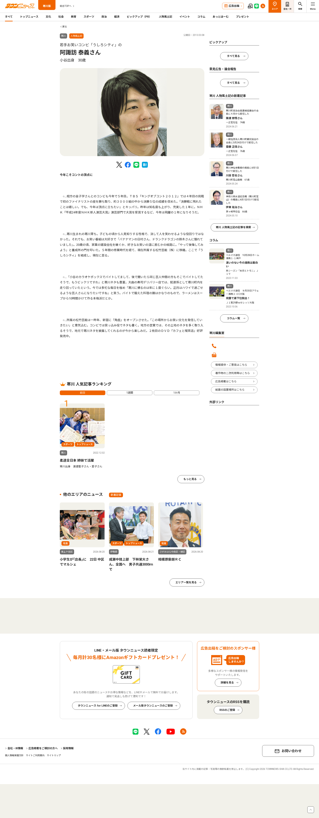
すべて (9, 16)
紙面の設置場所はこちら (230, 389)
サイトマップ (54, 755)
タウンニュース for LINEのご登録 (98, 705)
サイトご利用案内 (35, 755)
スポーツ (89, 16)
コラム (201, 16)
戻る (64, 26)
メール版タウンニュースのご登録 (153, 705)
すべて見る (233, 56)
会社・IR (287, 9)
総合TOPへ (65, 6)
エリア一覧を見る (186, 582)
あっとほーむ (221, 16)
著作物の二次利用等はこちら (232, 373)
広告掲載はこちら (226, 381)
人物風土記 (165, 16)
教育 (73, 16)
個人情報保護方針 (14, 755)
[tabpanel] (132, 112)
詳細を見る (227, 682)
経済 (116, 16)
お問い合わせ (292, 751)
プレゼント (242, 16)
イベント (184, 16)
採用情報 (68, 748)
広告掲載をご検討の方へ (43, 748)
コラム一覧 (233, 318)
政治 (104, 16)
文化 (48, 16)
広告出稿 (234, 5)
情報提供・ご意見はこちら (231, 364)
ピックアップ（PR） (139, 16)
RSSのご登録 (227, 710)
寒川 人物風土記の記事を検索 (233, 227)
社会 (61, 16)
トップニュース (29, 16)
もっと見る (190, 479)
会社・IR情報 (15, 748)
